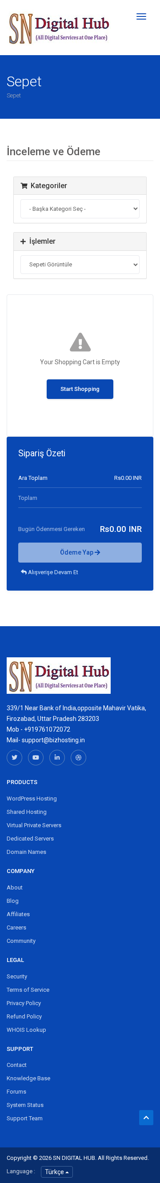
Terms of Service (28, 989)
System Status (25, 1105)
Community (21, 941)
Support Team (25, 1118)
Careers (16, 927)
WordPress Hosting (32, 798)
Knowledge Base (28, 1078)
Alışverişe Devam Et (52, 572)
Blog (13, 900)
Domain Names (26, 852)
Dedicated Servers (30, 838)
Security (17, 976)
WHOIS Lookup (26, 1029)
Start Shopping (80, 389)
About (15, 887)
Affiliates (18, 914)
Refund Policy (24, 1016)
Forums (16, 1091)
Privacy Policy (24, 1003)
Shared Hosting (27, 812)
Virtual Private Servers (34, 825)
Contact (17, 1065)
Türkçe (55, 1171)
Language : (21, 1171)
